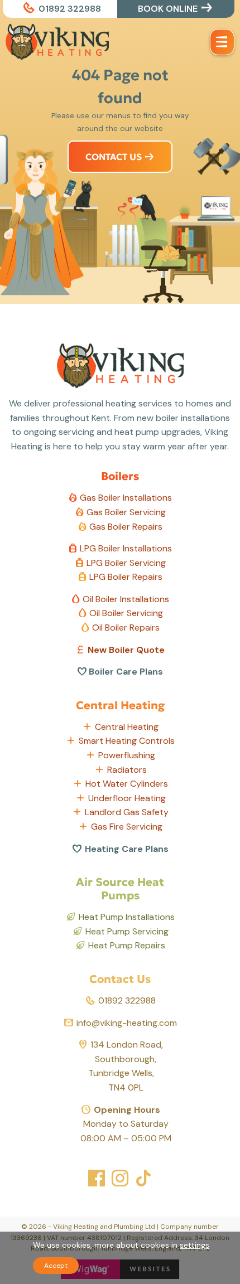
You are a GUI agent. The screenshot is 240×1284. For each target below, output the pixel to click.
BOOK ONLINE (169, 8)
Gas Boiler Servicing (125, 512)
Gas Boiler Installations (125, 497)
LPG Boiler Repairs (124, 577)
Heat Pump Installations (125, 917)
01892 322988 (68, 8)
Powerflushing (125, 755)
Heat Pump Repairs (125, 945)
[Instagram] (120, 1178)
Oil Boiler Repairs (125, 627)
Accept (56, 1265)
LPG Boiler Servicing (125, 563)
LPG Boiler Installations (125, 548)
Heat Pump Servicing (126, 931)
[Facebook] (96, 1178)
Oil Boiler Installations (124, 599)
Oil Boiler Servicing (125, 613)
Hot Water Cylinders (125, 783)
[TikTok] (143, 1178)
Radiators (126, 770)
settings (194, 1245)
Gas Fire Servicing (125, 826)
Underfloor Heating (126, 798)
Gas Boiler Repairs (124, 526)
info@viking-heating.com (126, 1023)
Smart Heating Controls (125, 741)
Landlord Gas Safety (126, 812)
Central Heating (126, 727)
